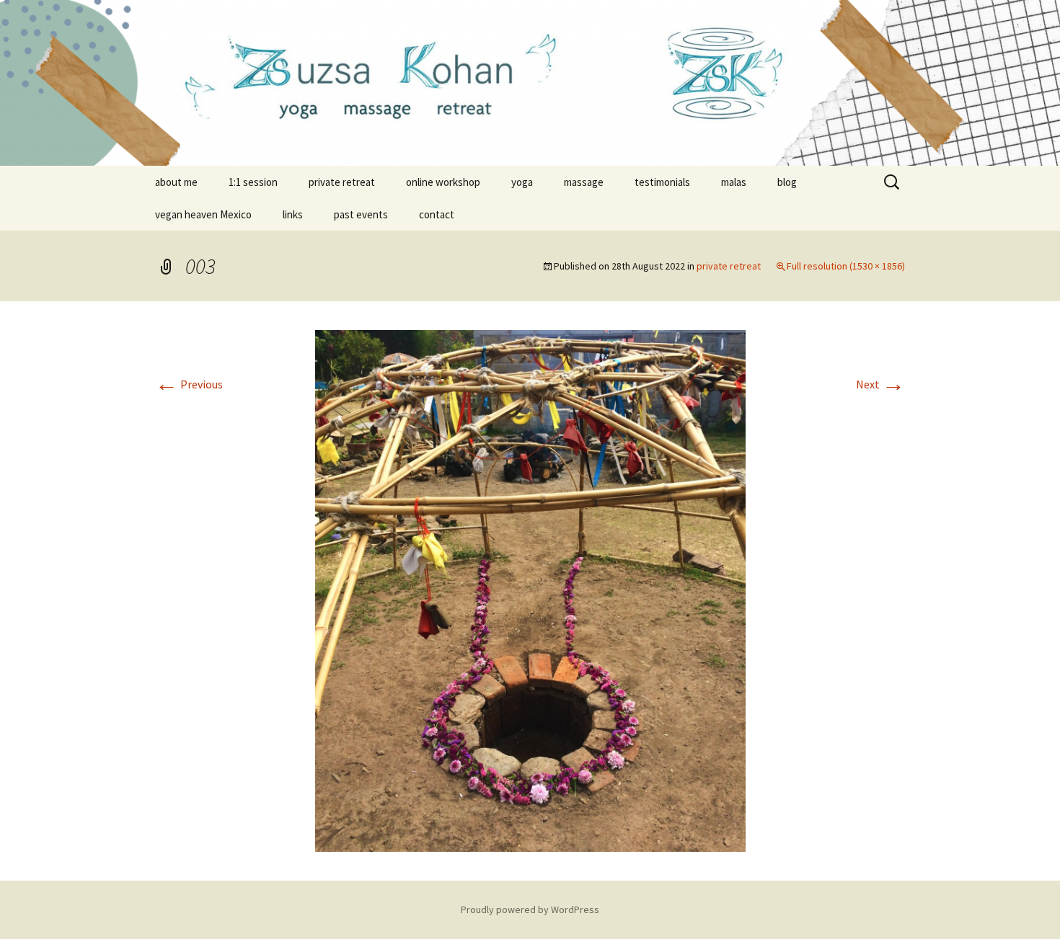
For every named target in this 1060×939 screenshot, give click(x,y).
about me (176, 182)
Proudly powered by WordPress (530, 909)
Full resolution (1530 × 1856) (846, 265)
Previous (189, 384)
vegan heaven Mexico (203, 214)
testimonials (662, 182)
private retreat (342, 182)
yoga (522, 182)
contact (436, 214)
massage (584, 182)
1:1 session (253, 182)
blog (787, 182)
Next (880, 384)
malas (733, 182)
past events (361, 214)
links (293, 214)
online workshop (443, 182)
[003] (530, 589)
